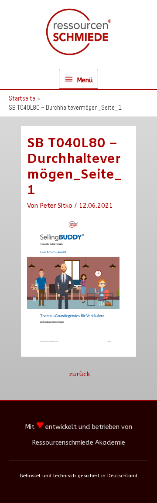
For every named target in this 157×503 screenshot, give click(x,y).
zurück (79, 374)
